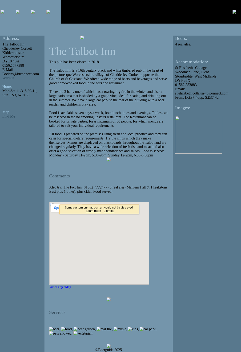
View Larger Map (60, 287)
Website (8, 78)
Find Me (8, 116)
